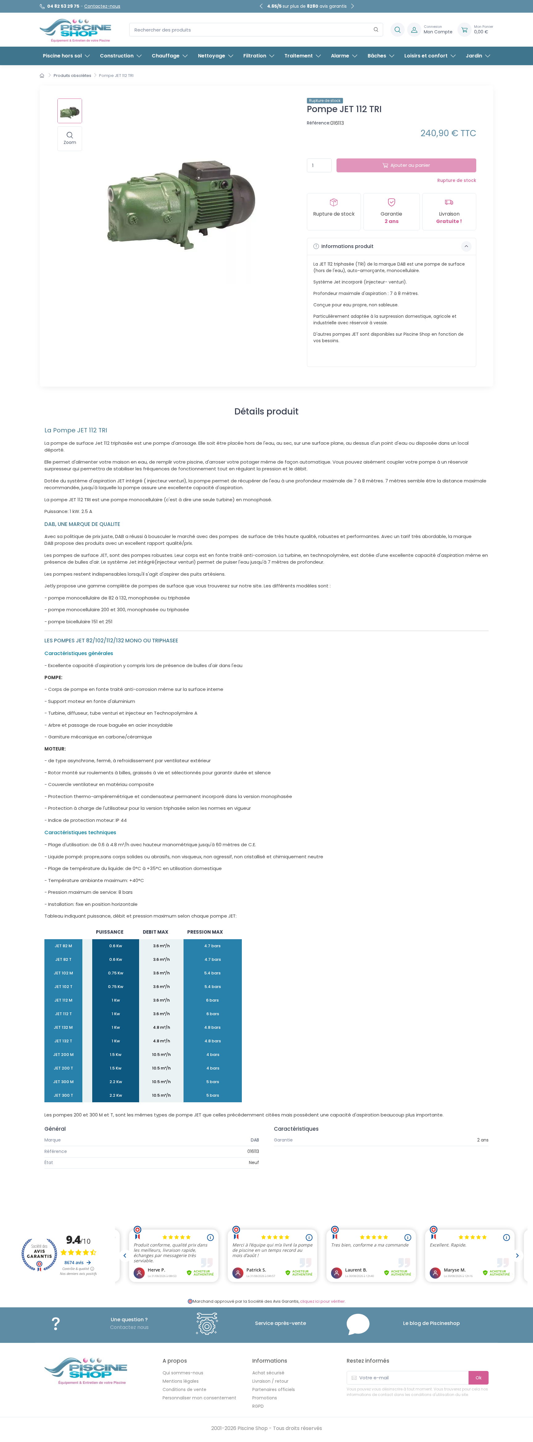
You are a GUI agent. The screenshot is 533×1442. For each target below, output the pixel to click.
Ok (478, 1377)
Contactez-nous (102, 6)
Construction (117, 55)
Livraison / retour (270, 1381)
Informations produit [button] (347, 246)
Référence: (318, 123)
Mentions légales (181, 1381)
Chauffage (166, 55)
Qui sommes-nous (183, 1373)
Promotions (264, 1398)
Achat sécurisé (268, 1373)
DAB (255, 1140)
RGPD (258, 1406)
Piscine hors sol (62, 55)
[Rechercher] (376, 30)
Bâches (377, 55)
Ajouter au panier (410, 165)
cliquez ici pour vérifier (322, 1301)
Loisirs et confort (426, 55)
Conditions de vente (184, 1389)
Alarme (340, 55)
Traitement (298, 55)
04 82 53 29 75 (63, 6)
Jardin (474, 55)
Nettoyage (211, 55)
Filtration (254, 55)
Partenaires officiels (273, 1389)
